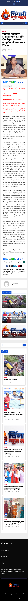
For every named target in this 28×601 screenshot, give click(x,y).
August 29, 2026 (9, 382)
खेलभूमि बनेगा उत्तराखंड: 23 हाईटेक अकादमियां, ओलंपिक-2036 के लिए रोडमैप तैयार (13, 318)
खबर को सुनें (7, 86)
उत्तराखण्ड (4, 31)
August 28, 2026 (9, 491)
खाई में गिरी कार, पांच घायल (10, 304)
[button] (23, 23)
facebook (9, 598)
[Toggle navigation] (13, 23)
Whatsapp (14, 598)
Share (20, 82)
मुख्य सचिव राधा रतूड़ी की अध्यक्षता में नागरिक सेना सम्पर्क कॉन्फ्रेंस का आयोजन (19, 271)
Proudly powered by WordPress (9, 593)
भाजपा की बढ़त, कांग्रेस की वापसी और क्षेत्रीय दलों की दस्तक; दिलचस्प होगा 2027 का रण (13, 333)
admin (10, 49)
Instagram (19, 598)
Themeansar (14, 594)
